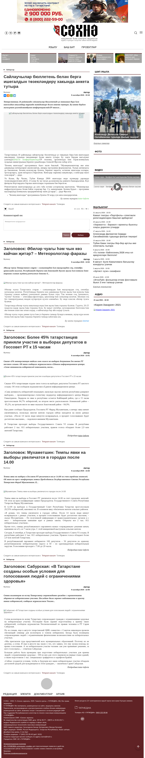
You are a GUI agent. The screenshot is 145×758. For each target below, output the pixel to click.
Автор (86, 92)
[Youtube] (19, 33)
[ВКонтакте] (5, 95)
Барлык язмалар (101, 143)
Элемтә (25, 694)
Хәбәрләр (10, 70)
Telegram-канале (49, 204)
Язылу (53, 47)
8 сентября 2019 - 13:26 (80, 471)
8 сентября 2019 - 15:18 (80, 95)
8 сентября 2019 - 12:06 (80, 590)
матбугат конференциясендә (25, 159)
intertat (86, 321)
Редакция (10, 694)
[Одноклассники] (8, 95)
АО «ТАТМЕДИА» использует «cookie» (18, 746)
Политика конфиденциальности (15, 753)
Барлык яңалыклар (102, 287)
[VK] (10, 33)
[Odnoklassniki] (6, 33)
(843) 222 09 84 (102, 712)
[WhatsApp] (11, 95)
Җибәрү (81, 235)
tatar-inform (83, 198)
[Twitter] (15, 33)
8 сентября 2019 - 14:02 (80, 262)
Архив (60, 694)
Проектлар (89, 47)
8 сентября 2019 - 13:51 (80, 355)
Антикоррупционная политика (15, 744)
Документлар (43, 694)
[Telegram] (14, 95)
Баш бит (69, 47)
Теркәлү (66, 235)
